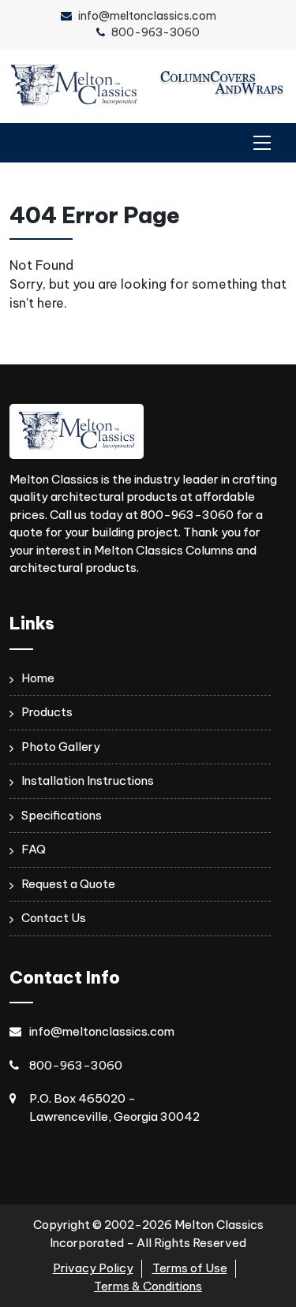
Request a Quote (68, 883)
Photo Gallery (60, 746)
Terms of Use (189, 1267)
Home (37, 677)
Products (47, 711)
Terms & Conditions (148, 1286)
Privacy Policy (93, 1267)
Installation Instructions (87, 780)
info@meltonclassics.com (147, 16)
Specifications (61, 815)
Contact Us (53, 917)
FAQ (33, 849)
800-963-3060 (155, 32)
